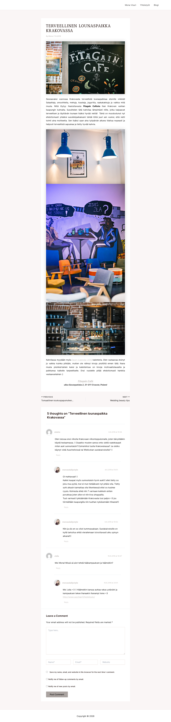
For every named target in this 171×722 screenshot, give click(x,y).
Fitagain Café (85, 381)
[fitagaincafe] (85, 156)
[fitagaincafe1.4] (85, 328)
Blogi (156, 5)
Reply (58, 455)
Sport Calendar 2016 (82, 360)
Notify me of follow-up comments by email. (66, 679)
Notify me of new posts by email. (61, 686)
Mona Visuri (130, 5)
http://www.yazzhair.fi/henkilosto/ (79, 597)
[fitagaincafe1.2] (85, 243)
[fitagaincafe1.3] (85, 67)
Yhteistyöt (145, 5)
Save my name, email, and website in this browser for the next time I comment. (82, 672)
